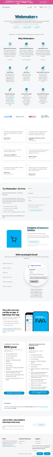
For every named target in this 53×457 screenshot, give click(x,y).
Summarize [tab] (5, 272)
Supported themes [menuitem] (41, 7)
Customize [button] (34, 450)
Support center (38, 441)
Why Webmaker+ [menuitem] (30, 7)
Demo (15, 27)
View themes (43, 2)
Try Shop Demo (33, 241)
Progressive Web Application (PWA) (10, 328)
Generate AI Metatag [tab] (7, 281)
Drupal (44, 78)
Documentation (38, 443)
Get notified (36, 24)
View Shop (43, 59)
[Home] (3, 7)
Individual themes (22, 441)
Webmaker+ (24, 2)
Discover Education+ (26, 59)
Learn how (4, 332)
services (9, 446)
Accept (47, 453)
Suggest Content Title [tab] (8, 263)
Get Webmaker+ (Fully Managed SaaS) (39, 392)
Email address (30, 193)
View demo (10, 59)
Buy (36, 27)
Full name (29, 188)
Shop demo (26, 27)
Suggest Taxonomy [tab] (7, 268)
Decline (40, 453)
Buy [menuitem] (49, 7)
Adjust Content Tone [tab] (7, 277)
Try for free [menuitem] (35, 7)
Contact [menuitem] (45, 7)
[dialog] (41, 450)
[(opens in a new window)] (26, 34)
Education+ (24, 50)
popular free (4, 444)
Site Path (29, 200)
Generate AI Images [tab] (7, 286)
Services (20, 443)
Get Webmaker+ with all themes (14, 393)
